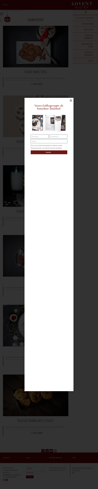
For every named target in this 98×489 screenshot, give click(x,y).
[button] (71, 100)
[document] (49, 244)
